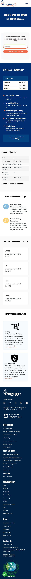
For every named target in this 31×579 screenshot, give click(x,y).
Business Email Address (9, 441)
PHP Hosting (6, 447)
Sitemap (5, 510)
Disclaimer (6, 529)
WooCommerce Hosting (9, 434)
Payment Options (8, 498)
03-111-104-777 (7, 544)
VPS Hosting (6, 438)
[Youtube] (26, 403)
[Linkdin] (21, 403)
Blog (4, 485)
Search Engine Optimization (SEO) (12, 457)
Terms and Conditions (9, 523)
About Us (5, 488)
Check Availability (15, 51)
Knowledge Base (7, 513)
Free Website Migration (9, 464)
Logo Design (6, 470)
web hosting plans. (11, 347)
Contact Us (6, 492)
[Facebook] (4, 403)
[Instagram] (10, 403)
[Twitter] (15, 403)
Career (5, 501)
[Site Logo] (8, 3)
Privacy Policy (7, 526)
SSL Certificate (7, 476)
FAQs (4, 507)
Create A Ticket (7, 495)
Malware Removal (8, 467)
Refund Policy (7, 532)
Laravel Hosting (7, 444)
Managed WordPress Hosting (11, 431)
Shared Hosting (7, 428)
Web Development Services (10, 454)
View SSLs (8, 379)
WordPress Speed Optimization (12, 460)
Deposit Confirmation (9, 504)
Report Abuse (7, 535)
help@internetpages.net (10, 547)
